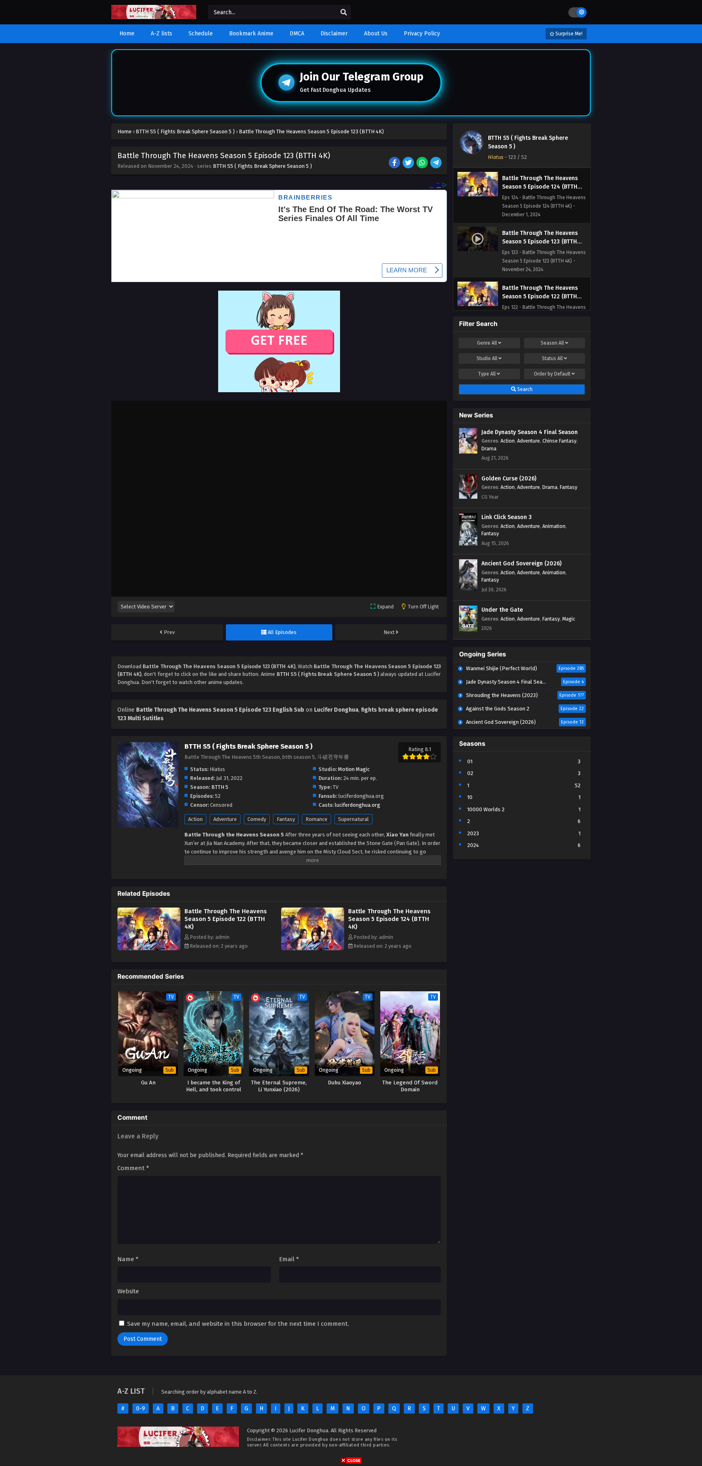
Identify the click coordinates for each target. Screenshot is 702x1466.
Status (552, 358)
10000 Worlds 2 (486, 809)
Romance (316, 819)
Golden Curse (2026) (508, 478)
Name (128, 1259)
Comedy (256, 819)
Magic (568, 619)
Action (195, 819)
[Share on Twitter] (409, 163)
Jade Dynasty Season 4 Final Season (529, 432)
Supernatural (353, 819)
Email (289, 1259)
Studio (487, 358)
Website (128, 1291)
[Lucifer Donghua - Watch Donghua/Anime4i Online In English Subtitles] (153, 17)
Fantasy (286, 819)
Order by (552, 374)
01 (469, 761)
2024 (473, 845)
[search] (344, 12)
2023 (473, 833)
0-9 (140, 1408)
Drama (488, 448)
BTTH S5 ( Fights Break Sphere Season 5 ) (262, 166)
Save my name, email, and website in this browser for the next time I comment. (238, 1323)
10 (469, 797)
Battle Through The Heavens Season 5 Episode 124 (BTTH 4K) (389, 919)
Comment (133, 1168)
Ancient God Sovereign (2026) (521, 563)
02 (470, 773)
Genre (487, 343)
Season (552, 343)
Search (524, 389)
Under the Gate (502, 609)
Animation (554, 526)
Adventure (225, 819)
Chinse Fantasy (559, 441)
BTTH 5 (219, 787)
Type (487, 374)
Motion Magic (354, 769)
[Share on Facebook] (395, 163)
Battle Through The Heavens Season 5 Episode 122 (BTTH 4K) (225, 919)
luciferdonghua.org (357, 805)
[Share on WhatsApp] (422, 163)
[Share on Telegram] (436, 163)
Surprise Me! (568, 34)
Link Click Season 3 (506, 517)
